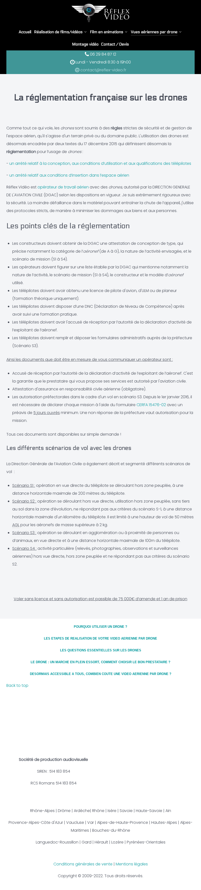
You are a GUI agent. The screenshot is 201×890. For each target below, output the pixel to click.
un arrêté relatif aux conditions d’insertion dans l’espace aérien (69, 175)
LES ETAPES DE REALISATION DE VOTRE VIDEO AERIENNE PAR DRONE (100, 638)
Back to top (17, 685)
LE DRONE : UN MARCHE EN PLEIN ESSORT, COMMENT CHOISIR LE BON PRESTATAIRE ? (100, 662)
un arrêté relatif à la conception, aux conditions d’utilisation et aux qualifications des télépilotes (100, 163)
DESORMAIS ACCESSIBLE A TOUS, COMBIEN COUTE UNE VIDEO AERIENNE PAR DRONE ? (100, 674)
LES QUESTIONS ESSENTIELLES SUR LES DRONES (100, 650)
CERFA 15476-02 (151, 405)
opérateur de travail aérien (63, 187)
